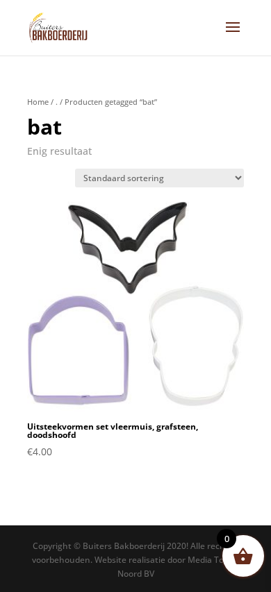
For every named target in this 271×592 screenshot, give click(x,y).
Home (38, 101)
